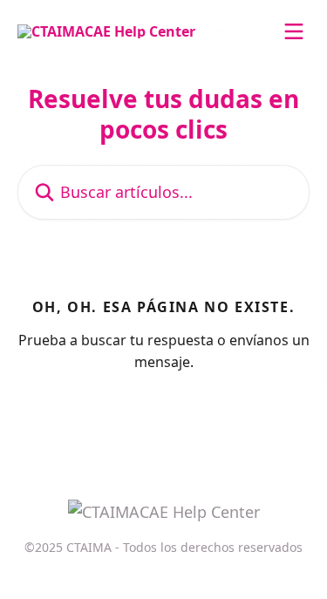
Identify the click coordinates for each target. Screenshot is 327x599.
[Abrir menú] (294, 31)
